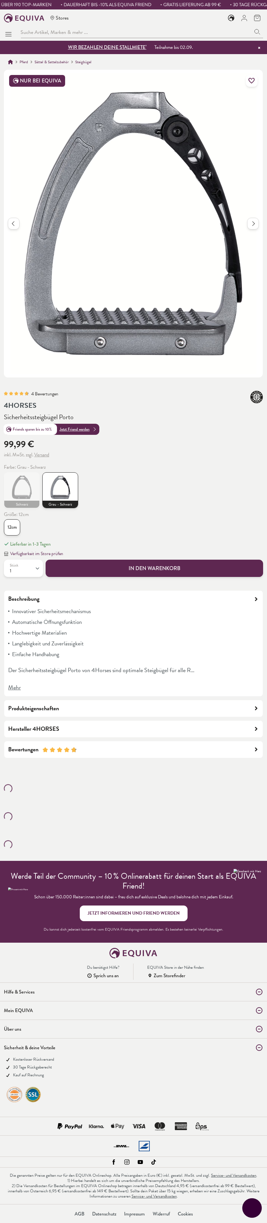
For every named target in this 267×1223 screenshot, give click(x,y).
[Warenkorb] (257, 18)
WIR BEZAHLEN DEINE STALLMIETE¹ (107, 47)
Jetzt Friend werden (75, 429)
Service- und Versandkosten (233, 1175)
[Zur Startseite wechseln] (24, 18)
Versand (41, 454)
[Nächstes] (253, 223)
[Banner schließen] (259, 47)
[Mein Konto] (244, 18)
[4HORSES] (256, 397)
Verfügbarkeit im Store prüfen (36, 554)
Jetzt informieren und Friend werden (134, 913)
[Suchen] (257, 32)
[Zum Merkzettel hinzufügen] (252, 81)
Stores (62, 17)
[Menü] (10, 32)
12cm (12, 527)
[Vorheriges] (14, 223)
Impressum (134, 1214)
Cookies (185, 1214)
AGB (79, 1214)
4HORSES (20, 405)
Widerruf (161, 1214)
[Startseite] (10, 62)
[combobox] (136, 32)
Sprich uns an (106, 975)
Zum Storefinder (169, 975)
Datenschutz (104, 1214)
